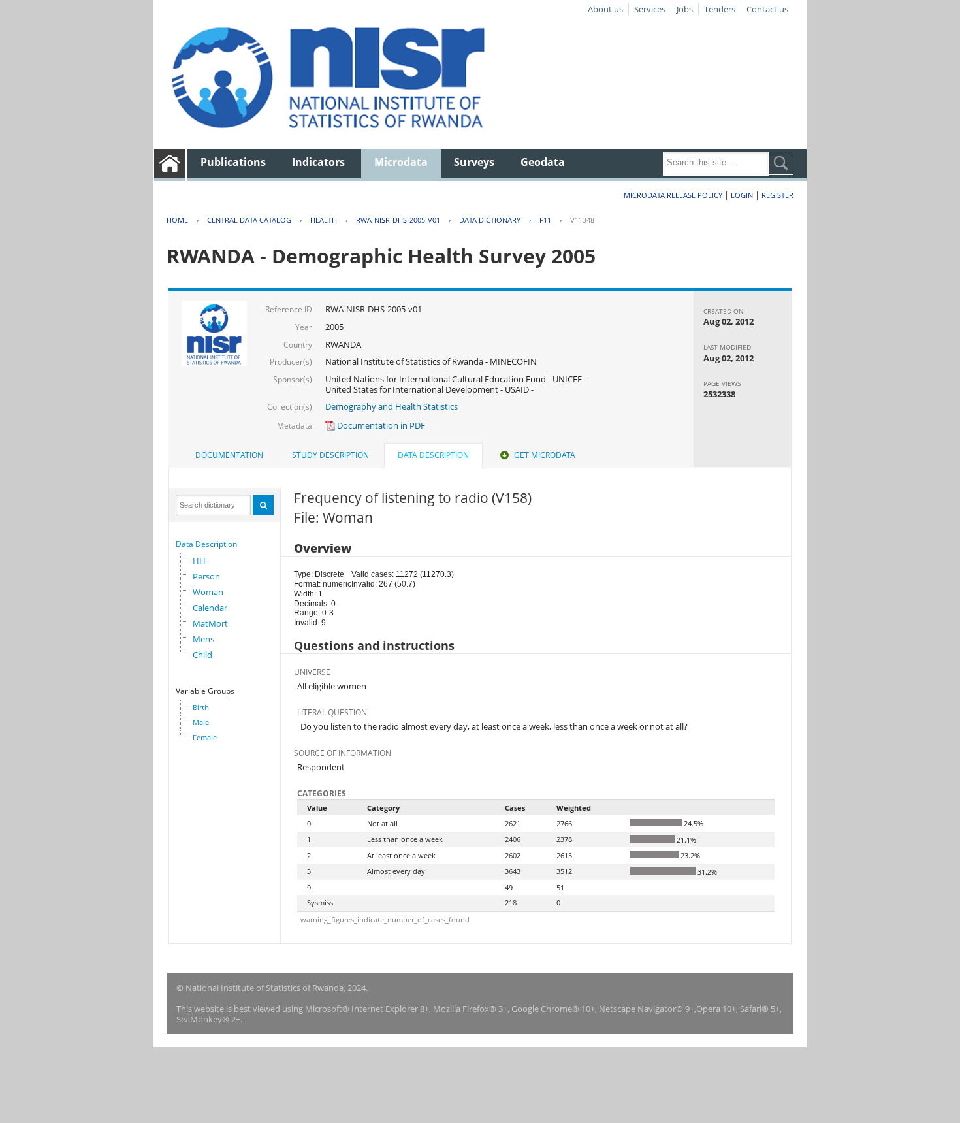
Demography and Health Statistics (391, 406)
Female (205, 737)
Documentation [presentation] (229, 455)
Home (177, 220)
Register (777, 195)
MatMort (210, 623)
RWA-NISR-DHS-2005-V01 (398, 220)
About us (605, 9)
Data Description (206, 543)
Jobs (685, 9)
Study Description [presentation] (330, 455)
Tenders (719, 9)
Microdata (401, 162)
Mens (203, 639)
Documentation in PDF (380, 425)
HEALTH (323, 220)
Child (202, 654)
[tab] (229, 455)
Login (742, 195)
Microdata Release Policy (673, 195)
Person (206, 576)
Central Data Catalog (249, 220)
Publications (233, 162)
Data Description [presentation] (433, 455)
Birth (201, 707)
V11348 (582, 220)
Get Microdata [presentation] (544, 455)
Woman (208, 592)
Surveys (474, 162)
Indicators (318, 162)
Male (201, 722)
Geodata (542, 162)
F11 (545, 220)
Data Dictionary (489, 220)
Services (649, 9)
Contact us (767, 9)
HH (199, 560)
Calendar (210, 607)
